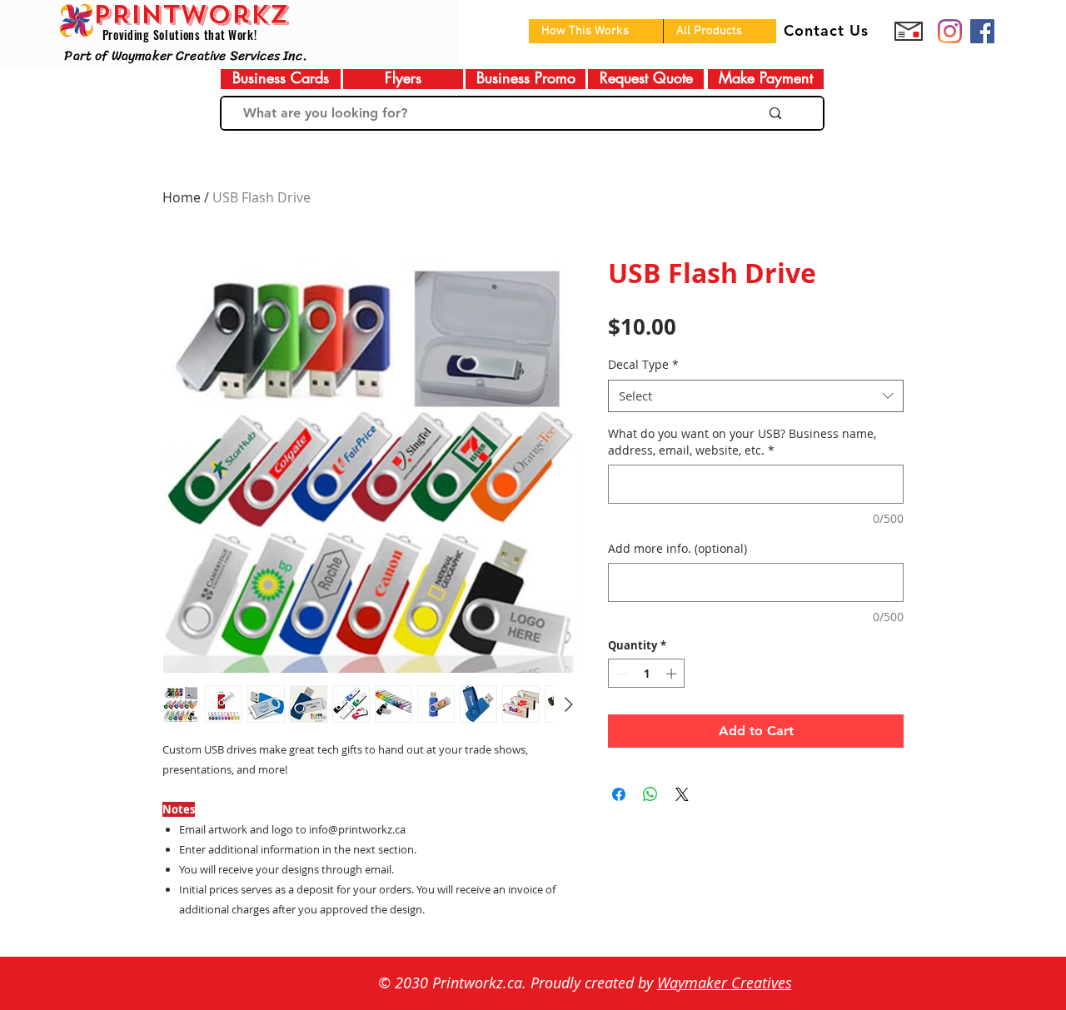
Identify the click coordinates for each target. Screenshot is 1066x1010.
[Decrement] (620, 673)
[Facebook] (982, 31)
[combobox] (756, 396)
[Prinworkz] (950, 31)
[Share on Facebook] (619, 794)
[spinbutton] (646, 673)
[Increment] (673, 673)
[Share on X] (682, 794)
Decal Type (643, 364)
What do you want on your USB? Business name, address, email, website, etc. (742, 441)
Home (181, 197)
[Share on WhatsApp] (650, 794)
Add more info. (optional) (677, 548)
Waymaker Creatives (724, 983)
